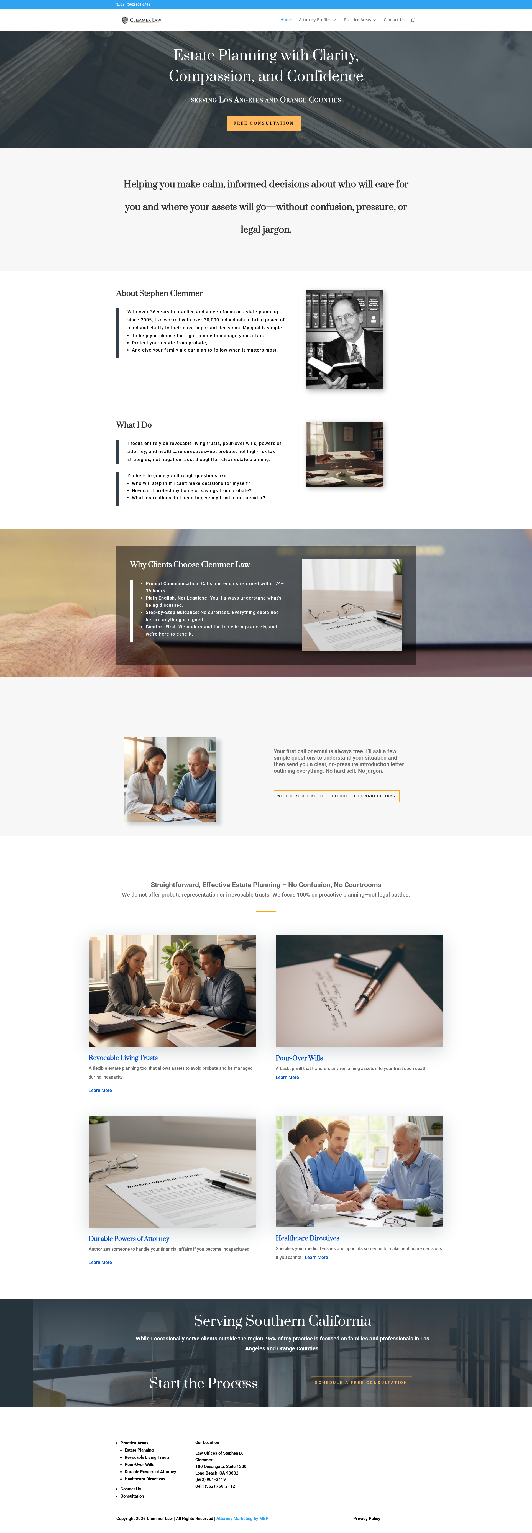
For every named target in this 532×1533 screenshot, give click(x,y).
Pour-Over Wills (139, 1464)
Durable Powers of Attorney (150, 1471)
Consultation (132, 1496)
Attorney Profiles (315, 20)
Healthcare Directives (145, 1478)
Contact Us (394, 20)
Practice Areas (357, 20)
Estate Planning (139, 1450)
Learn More (100, 1090)
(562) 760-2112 (220, 1486)
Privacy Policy (366, 1518)
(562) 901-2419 (138, 4)
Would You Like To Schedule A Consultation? (336, 796)
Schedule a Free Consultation (361, 1382)
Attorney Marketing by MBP (242, 1518)
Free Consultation (264, 123)
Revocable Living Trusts (147, 1457)
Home (286, 20)
